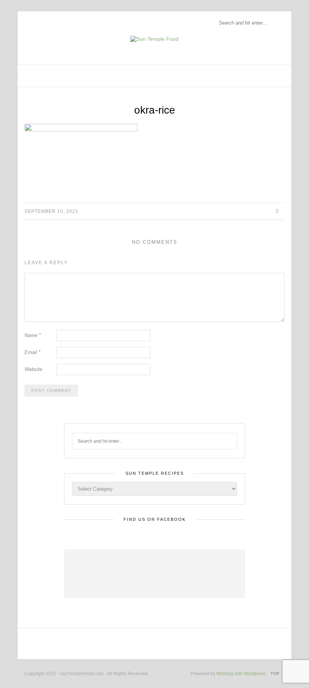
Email (32, 352)
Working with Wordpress (241, 673)
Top (276, 673)
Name (32, 335)
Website (33, 369)
